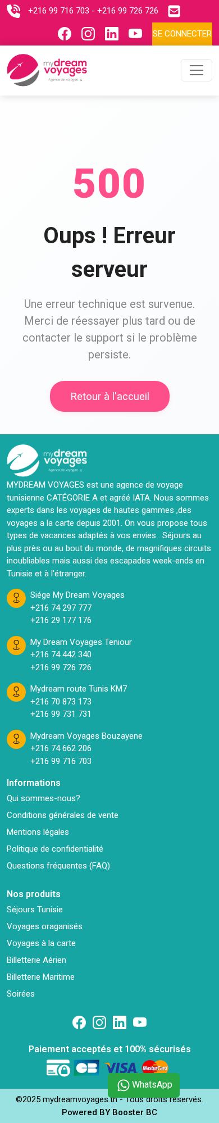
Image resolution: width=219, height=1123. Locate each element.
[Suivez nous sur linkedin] (119, 1022)
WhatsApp (152, 1084)
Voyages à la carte (41, 943)
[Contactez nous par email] (176, 11)
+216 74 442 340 (61, 654)
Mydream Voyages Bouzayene (86, 736)
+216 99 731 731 (61, 714)
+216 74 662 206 (61, 748)
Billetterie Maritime (41, 977)
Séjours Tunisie (35, 909)
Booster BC (134, 1112)
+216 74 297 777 (61, 608)
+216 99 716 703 (58, 11)
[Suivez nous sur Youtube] (138, 33)
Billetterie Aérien (36, 960)
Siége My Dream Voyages (77, 595)
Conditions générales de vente (62, 815)
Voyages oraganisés (45, 926)
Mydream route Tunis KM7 (78, 689)
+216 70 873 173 (61, 702)
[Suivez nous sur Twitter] (140, 1022)
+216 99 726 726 (127, 11)
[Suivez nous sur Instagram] (91, 33)
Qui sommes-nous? (43, 798)
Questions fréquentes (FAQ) (58, 866)
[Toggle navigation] (196, 70)
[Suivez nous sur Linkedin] (114, 33)
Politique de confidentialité (55, 849)
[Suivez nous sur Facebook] (67, 33)
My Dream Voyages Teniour (81, 642)
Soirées (21, 994)
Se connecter (182, 34)
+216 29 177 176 (61, 620)
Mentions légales (38, 832)
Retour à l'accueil (109, 396)
